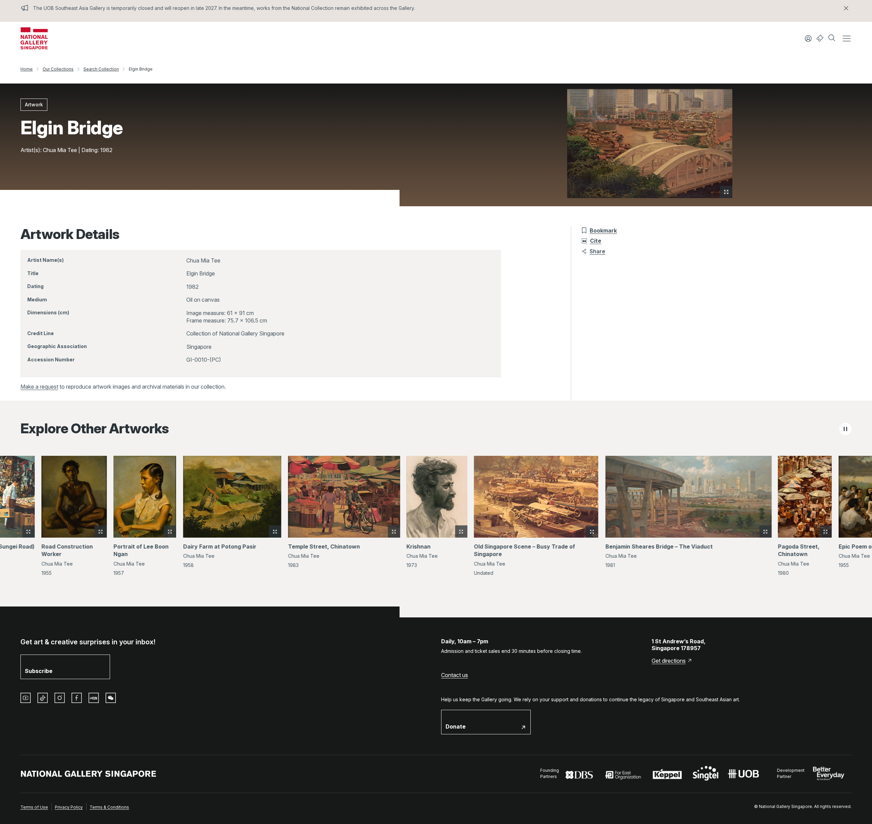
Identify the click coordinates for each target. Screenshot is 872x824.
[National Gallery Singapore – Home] (34, 38)
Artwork (34, 104)
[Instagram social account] (59, 698)
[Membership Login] (808, 38)
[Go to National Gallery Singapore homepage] (88, 773)
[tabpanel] (436, 516)
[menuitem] (34, 806)
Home (26, 69)
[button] (832, 38)
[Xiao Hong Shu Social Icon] (94, 698)
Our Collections (58, 69)
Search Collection (101, 69)
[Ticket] (820, 38)
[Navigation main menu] (846, 38)
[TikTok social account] (42, 698)
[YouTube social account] (25, 698)
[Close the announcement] (846, 8)
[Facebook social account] (77, 698)
